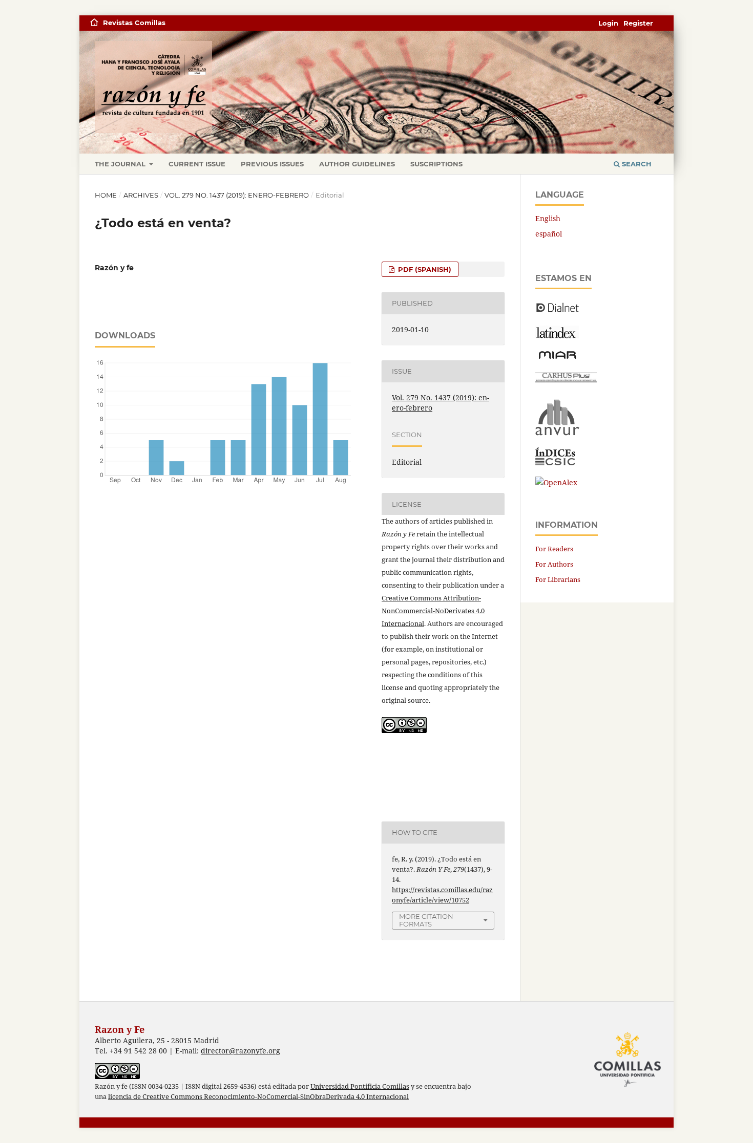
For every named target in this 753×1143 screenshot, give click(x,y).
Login (608, 23)
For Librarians (557, 579)
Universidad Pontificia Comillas (359, 1086)
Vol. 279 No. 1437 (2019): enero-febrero (236, 195)
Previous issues (272, 164)
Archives (140, 195)
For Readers (554, 548)
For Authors (554, 564)
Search (636, 164)
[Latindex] (557, 335)
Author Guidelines (357, 164)
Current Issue (197, 164)
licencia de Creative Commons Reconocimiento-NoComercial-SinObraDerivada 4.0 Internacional (258, 1096)
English (547, 218)
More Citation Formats (426, 920)
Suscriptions (436, 164)
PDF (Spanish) (423, 269)
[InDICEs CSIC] (555, 462)
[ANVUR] (557, 433)
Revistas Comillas (134, 22)
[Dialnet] (557, 311)
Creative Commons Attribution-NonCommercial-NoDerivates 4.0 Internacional (433, 610)
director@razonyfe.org (240, 1050)
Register (638, 23)
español (548, 234)
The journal (121, 164)
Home (106, 195)
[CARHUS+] (566, 379)
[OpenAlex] (556, 482)
